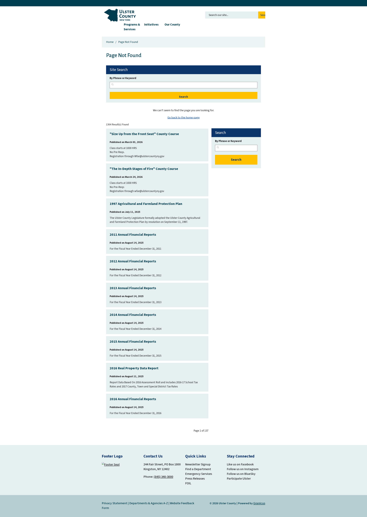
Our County (172, 24)
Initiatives (151, 24)
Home (110, 42)
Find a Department (198, 469)
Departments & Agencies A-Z (148, 503)
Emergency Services (198, 474)
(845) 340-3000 (163, 476)
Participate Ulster (239, 478)
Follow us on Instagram (242, 469)
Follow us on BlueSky (241, 474)
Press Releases (195, 478)
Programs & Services (132, 26)
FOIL (188, 483)
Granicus (259, 503)
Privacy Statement (114, 503)
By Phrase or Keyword (123, 78)
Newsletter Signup (197, 464)
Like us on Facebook (240, 464)
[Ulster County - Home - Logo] (120, 15)
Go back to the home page (183, 118)
